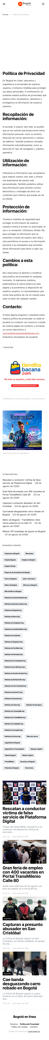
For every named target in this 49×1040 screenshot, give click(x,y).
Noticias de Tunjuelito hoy (14, 724)
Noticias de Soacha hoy (13, 699)
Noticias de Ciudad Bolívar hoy (16, 629)
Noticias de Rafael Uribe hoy (15, 680)
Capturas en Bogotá (12, 553)
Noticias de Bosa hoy (12, 617)
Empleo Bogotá (10, 560)
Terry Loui (6, 837)
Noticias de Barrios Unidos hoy (16, 604)
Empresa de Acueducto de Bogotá (17, 572)
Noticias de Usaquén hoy (14, 730)
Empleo (6, 862)
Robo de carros (32, 736)
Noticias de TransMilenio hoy (15, 717)
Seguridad (7, 803)
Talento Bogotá (10, 755)
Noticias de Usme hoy (13, 736)
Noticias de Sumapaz (34, 705)
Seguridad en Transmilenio (14, 749)
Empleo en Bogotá (28, 560)
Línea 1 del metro (29, 579)
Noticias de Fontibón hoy (14, 648)
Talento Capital (27, 755)
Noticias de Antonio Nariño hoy (16, 598)
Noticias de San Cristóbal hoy (15, 686)
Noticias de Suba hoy (12, 705)
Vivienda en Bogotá (12, 768)
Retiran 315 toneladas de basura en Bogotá (24, 531)
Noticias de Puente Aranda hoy (16, 673)
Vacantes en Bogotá (27, 762)
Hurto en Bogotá (11, 579)
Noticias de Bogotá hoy (13, 610)
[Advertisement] (24, 43)
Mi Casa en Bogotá (30, 585)
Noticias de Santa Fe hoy (14, 692)
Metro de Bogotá (11, 585)
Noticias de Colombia (12, 635)
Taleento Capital (36, 749)
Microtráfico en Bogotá (13, 591)
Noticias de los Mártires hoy (15, 667)
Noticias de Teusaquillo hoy (14, 711)
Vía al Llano (29, 768)
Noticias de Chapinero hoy (14, 623)
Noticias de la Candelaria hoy (15, 661)
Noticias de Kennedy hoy (14, 654)
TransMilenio (9, 762)
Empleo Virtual (10, 566)
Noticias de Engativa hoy (14, 642)
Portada (5, 15)
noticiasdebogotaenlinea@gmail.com (21, 333)
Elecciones (29, 553)
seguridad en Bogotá (12, 743)
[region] (24, 1016)
